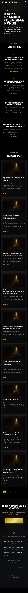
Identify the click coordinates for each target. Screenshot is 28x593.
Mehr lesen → (6, 193)
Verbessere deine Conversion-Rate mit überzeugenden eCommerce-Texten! (13, 179)
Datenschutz (14, 570)
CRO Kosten (12, 549)
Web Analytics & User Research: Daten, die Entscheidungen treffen (14, 125)
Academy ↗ (11, 547)
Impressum (7, 570)
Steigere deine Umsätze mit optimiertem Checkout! (11, 433)
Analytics (13, 567)
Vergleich (17, 545)
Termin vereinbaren (13, 521)
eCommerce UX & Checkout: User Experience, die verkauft (14, 103)
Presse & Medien (14, 562)
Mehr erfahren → (14, 71)
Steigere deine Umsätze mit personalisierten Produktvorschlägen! (11, 217)
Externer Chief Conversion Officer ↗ (14, 558)
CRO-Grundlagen (18, 565)
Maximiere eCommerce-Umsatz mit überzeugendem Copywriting (13, 327)
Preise (11, 545)
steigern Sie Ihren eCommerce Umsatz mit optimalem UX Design (13, 254)
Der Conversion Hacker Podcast (14, 560)
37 (19, 492)
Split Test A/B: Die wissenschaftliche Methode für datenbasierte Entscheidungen (14, 470)
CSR (16, 572)
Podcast (13, 552)
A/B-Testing (7, 567)
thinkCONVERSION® (20, 552)
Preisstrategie (20, 567)
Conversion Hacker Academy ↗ (17, 555)
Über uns (5, 549)
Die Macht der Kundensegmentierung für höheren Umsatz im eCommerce (13, 291)
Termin (17, 549)
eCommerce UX (9, 565)
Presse (22, 549)
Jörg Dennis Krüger (19, 547)
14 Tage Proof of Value (15, 538)
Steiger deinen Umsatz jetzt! (11, 399)
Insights (5, 547)
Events (22, 545)
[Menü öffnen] (25, 2)
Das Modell (6, 545)
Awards (12, 572)
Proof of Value (7, 552)
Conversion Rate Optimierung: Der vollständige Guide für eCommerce (14, 58)
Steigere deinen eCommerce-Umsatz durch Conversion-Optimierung (12, 363)
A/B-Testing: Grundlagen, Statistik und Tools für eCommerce (14, 82)
